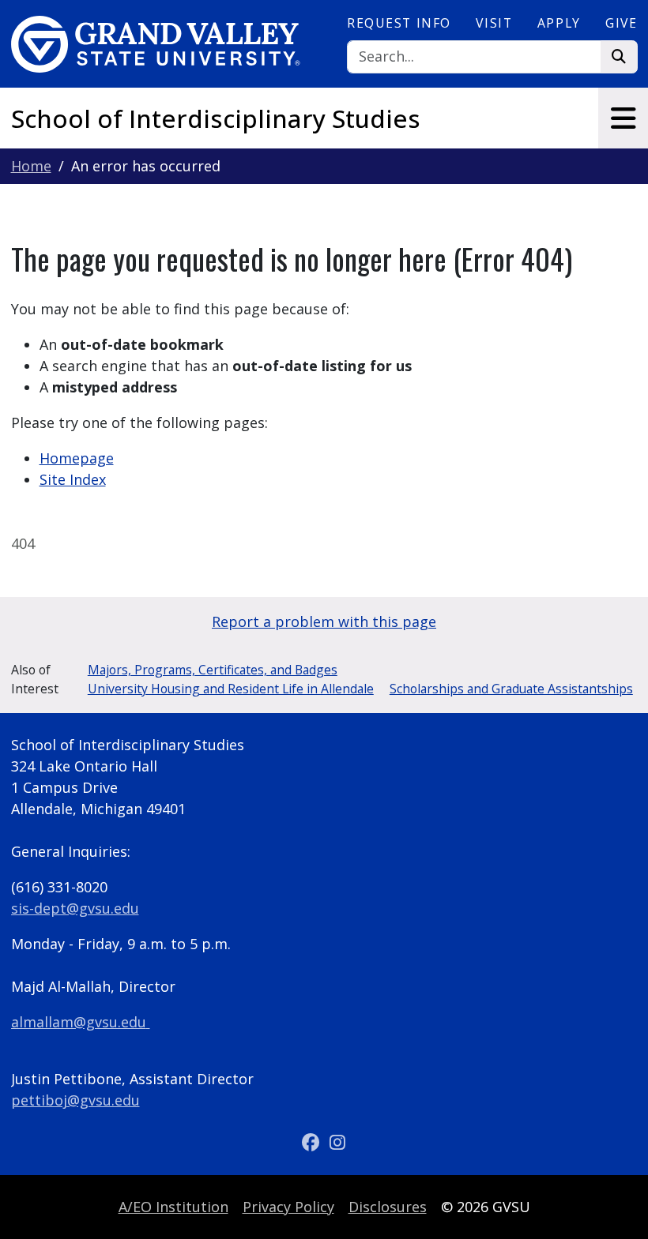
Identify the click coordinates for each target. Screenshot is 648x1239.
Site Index (73, 479)
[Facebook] (313, 1142)
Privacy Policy (288, 1206)
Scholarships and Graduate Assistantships (511, 688)
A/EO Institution (173, 1206)
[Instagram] (337, 1142)
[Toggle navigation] (623, 118)
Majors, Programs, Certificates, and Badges (212, 669)
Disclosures (387, 1206)
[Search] (619, 57)
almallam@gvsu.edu (78, 1021)
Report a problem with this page (324, 621)
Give (621, 23)
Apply (559, 23)
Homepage (77, 458)
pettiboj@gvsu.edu (75, 1100)
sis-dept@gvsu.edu (75, 908)
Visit (494, 23)
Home (31, 165)
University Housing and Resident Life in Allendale (231, 688)
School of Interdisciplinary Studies (215, 118)
